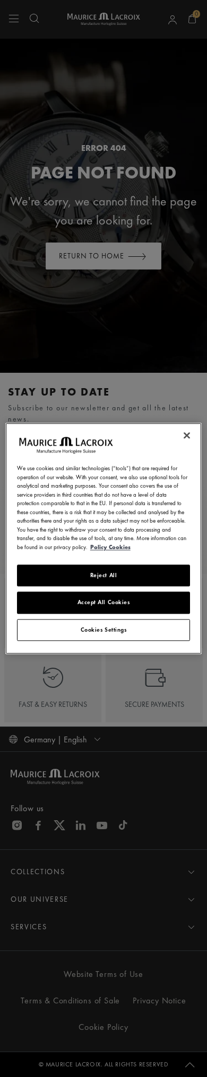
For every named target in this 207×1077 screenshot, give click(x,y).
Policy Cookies (110, 547)
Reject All (103, 575)
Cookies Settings (104, 629)
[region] (103, 538)
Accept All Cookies (103, 602)
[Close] (187, 435)
